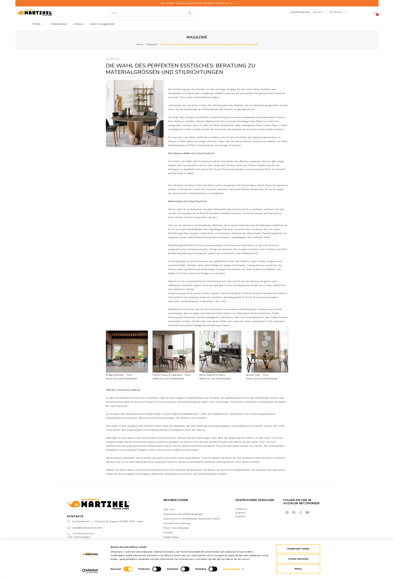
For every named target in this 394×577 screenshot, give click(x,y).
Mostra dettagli (231, 569)
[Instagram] (300, 512)
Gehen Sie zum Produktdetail (121, 378)
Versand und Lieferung (176, 523)
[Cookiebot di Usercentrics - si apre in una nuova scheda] (90, 571)
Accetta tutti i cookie (298, 548)
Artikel (36, 24)
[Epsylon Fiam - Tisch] (267, 352)
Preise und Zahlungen (176, 528)
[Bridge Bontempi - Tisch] (127, 352)
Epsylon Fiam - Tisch (257, 374)
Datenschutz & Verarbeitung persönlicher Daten (191, 518)
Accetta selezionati (298, 558)
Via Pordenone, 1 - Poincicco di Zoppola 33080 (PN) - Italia (107, 521)
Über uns (169, 509)
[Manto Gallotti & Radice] (220, 352)
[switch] (156, 569)
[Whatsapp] (314, 512)
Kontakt (168, 532)
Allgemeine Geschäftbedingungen (183, 514)
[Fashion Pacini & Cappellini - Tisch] (174, 352)
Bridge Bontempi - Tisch (119, 374)
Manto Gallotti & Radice (212, 374)
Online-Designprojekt (102, 24)
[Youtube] (307, 512)
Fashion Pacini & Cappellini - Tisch (171, 374)
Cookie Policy (171, 537)
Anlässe (78, 24)
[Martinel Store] (34, 12)
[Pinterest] (293, 512)
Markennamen (59, 24)
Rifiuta (298, 568)
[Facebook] (286, 512)
